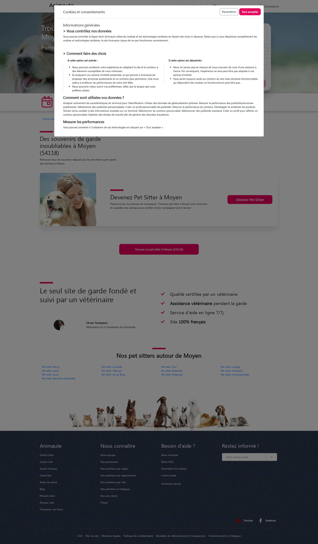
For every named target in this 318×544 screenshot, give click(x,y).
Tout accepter (250, 12)
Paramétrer (229, 12)
